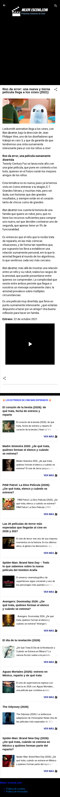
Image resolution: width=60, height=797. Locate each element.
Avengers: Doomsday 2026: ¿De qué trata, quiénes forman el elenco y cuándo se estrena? (25, 605)
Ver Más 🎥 (51, 436)
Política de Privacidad (17, 791)
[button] (56, 90)
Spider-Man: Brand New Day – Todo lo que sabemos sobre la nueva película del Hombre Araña (25, 566)
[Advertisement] (30, 52)
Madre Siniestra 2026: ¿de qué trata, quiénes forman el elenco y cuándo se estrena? (26, 450)
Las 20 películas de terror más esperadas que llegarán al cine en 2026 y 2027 (24, 527)
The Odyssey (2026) (15, 706)
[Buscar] (56, 6)
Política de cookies (15, 788)
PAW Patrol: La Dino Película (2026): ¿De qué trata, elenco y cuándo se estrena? (26, 488)
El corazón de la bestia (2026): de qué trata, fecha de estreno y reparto (24, 411)
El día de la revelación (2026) (21, 640)
